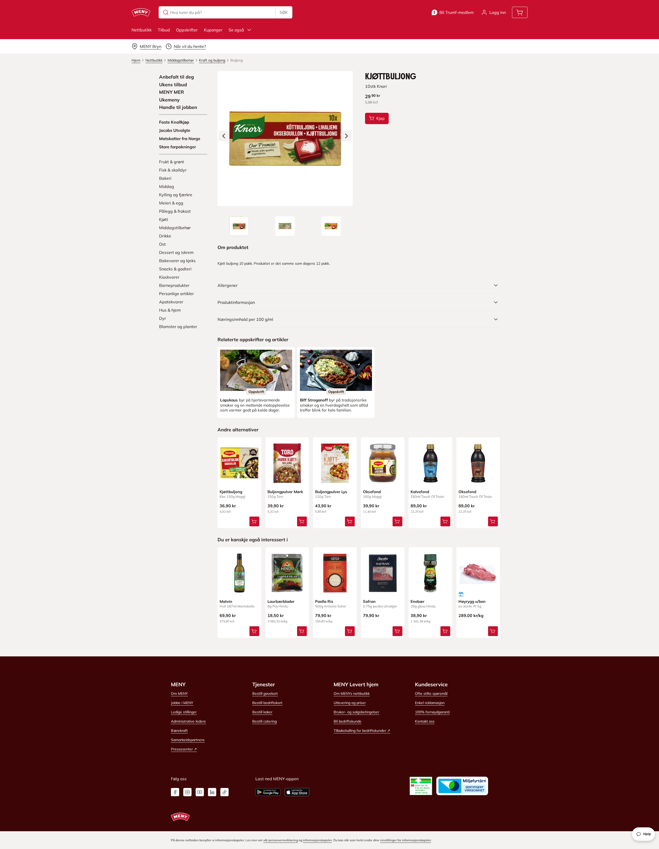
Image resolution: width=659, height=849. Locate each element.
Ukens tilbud (173, 85)
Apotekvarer (171, 301)
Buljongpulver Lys (331, 491)
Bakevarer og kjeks (177, 260)
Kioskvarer (169, 277)
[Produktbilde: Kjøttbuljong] (239, 226)
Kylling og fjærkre (175, 194)
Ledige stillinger (184, 712)
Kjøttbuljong (231, 491)
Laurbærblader (280, 601)
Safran (369, 601)
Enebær (417, 601)
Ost (162, 244)
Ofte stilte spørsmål (431, 693)
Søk (284, 12)
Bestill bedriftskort (267, 702)
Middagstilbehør (175, 227)
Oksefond (372, 491)
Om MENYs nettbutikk (352, 693)
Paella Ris (324, 601)
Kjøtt (163, 219)
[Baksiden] (285, 226)
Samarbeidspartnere (188, 739)
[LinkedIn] (212, 792)
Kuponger (213, 29)
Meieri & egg (171, 202)
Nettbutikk (142, 29)
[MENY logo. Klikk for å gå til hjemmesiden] (141, 12)
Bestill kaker (262, 712)
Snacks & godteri (175, 268)
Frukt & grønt (171, 161)
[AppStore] (296, 792)
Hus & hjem (170, 310)
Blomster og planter (178, 326)
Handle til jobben (178, 107)
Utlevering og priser (350, 702)
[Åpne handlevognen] (519, 12)
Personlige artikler (176, 293)
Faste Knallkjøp (174, 122)
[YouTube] (200, 792)
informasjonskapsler (317, 840)
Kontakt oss (425, 721)
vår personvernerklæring (280, 840)
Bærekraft (179, 730)
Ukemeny (169, 100)
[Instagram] (187, 792)
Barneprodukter (174, 285)
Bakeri (165, 178)
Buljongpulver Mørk (285, 491)
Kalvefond (420, 491)
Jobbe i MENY (182, 702)
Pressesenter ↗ (184, 749)
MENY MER (171, 92)
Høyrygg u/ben (471, 601)
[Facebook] (175, 792)
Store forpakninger (177, 146)
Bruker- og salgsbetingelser (356, 712)
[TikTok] (224, 792)
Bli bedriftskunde (347, 721)
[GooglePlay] (267, 792)
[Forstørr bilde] (285, 138)
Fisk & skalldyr (173, 170)
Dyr (162, 318)
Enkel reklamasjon (430, 702)
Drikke (165, 235)
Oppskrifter (187, 29)
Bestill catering (264, 721)
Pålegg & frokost (175, 211)
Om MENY (179, 693)
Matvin (226, 601)
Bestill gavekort (265, 693)
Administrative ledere (188, 721)
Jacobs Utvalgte (174, 130)
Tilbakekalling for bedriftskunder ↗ (362, 730)
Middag (166, 186)
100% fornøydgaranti (432, 712)
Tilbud (164, 29)
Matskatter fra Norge (179, 138)
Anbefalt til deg (176, 77)
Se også (236, 29)
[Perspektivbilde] (331, 226)
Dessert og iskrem (176, 252)
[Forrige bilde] (224, 136)
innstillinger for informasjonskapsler (405, 840)
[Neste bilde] (346, 136)
